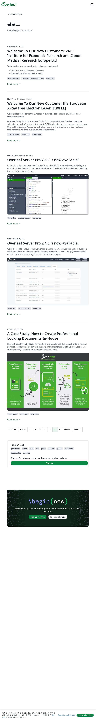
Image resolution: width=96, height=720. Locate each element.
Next (67, 429)
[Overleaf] (9, 4)
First (12, 429)
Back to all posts (15, 14)
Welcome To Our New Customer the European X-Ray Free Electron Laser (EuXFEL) (46, 106)
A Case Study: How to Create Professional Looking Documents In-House (42, 336)
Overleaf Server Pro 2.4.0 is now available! (43, 243)
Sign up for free (38, 517)
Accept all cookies (85, 715)
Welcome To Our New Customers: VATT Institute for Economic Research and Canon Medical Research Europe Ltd (44, 56)
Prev (23, 429)
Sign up (49, 463)
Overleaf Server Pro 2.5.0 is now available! (43, 159)
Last (77, 429)
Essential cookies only (66, 715)
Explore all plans (57, 517)
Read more (14, 84)
